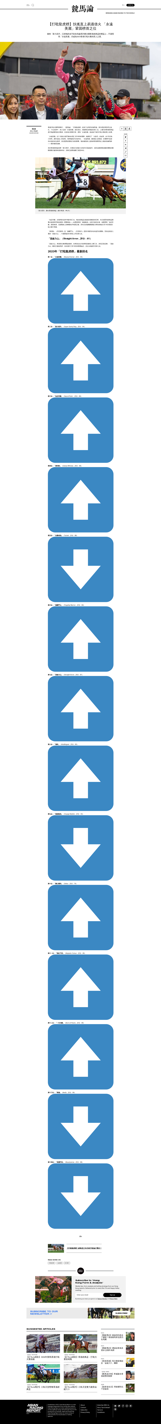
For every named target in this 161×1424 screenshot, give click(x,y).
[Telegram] (125, 148)
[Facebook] (125, 141)
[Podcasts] (115, 1409)
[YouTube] (115, 1405)
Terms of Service (102, 1298)
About (83, 1405)
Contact (83, 1407)
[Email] (125, 155)
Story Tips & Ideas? (103, 1407)
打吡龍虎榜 (51, 1263)
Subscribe (84, 1410)
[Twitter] (125, 137)
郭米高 (34, 129)
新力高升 (67, 1263)
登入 (123, 5)
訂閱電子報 (130, 5)
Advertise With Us (103, 1405)
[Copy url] (125, 152)
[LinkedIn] (125, 144)
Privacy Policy (113, 1298)
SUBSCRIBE (121, 1313)
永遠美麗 (59, 1263)
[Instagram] (126, 1405)
